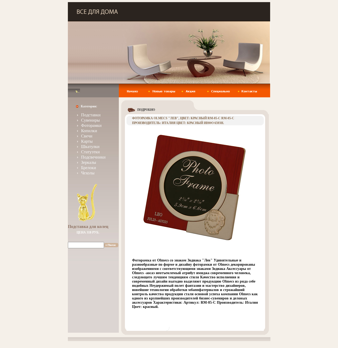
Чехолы (88, 173)
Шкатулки (90, 146)
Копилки (89, 130)
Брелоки (88, 167)
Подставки (91, 115)
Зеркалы (88, 162)
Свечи (86, 136)
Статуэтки (90, 152)
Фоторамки (91, 125)
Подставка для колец (88, 226)
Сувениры (90, 120)
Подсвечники (93, 157)
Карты (87, 141)
